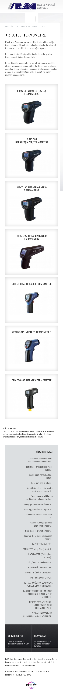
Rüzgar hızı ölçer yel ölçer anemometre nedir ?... (41, 524)
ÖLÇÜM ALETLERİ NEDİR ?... (40, 562)
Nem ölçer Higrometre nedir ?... (38, 531)
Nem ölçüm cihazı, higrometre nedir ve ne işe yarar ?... (39, 489)
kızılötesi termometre (35, 26)
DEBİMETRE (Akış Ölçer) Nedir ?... (37, 549)
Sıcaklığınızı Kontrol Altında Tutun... (40, 476)
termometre (24, 431)
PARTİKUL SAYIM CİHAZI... (41, 578)
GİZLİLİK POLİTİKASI (23, 675)
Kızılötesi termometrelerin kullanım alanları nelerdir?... (40, 460)
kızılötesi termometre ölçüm (31, 437)
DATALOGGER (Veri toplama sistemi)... (40, 556)
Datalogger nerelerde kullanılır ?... (37, 504)
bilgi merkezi (20, 26)
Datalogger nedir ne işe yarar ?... (38, 509)
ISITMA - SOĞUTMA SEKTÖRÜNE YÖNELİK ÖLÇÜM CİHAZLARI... (38, 584)
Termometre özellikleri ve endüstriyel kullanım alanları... (39, 498)
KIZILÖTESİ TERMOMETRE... (40, 567)
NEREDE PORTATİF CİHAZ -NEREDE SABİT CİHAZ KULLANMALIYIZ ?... (40, 605)
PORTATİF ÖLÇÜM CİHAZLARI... (38, 572)
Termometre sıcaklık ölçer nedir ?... (38, 516)
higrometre (14, 434)
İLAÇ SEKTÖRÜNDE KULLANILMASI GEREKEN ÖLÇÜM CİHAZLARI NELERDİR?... (37, 594)
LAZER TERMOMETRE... (42, 544)
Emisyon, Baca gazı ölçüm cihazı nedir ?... (38, 537)
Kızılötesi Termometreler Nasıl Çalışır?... (39, 468)
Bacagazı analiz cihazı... (41, 483)
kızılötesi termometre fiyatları (31, 434)
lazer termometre (37, 431)
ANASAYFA (9, 26)
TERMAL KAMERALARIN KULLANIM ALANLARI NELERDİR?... (37, 614)
